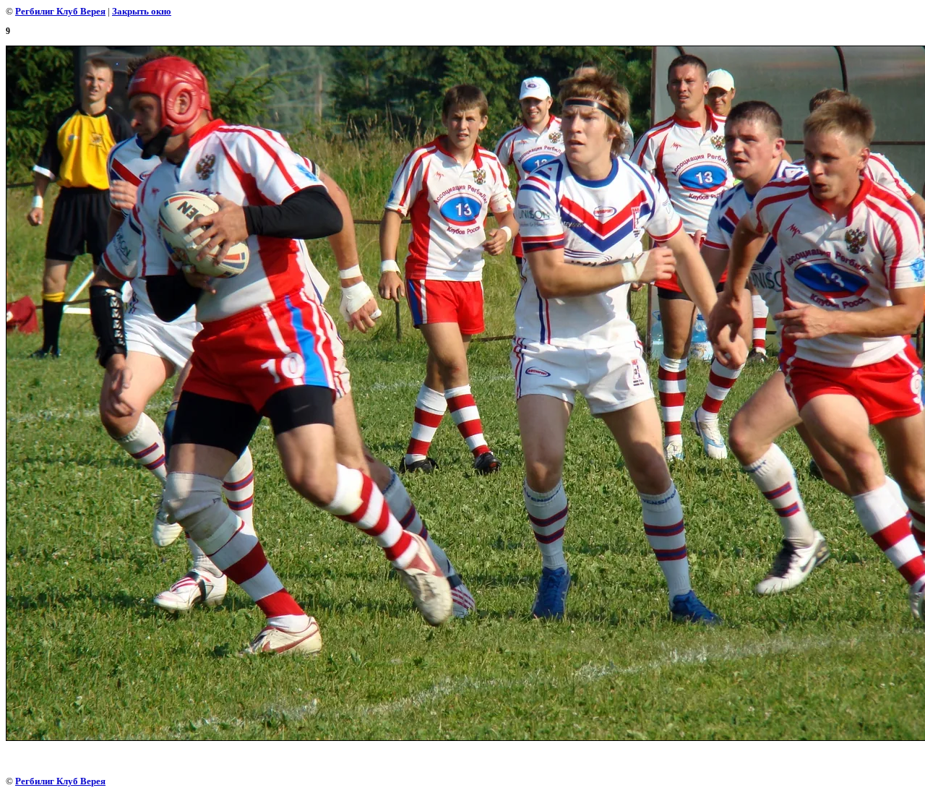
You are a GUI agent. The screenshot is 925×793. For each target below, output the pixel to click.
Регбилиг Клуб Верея (60, 11)
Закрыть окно (141, 11)
